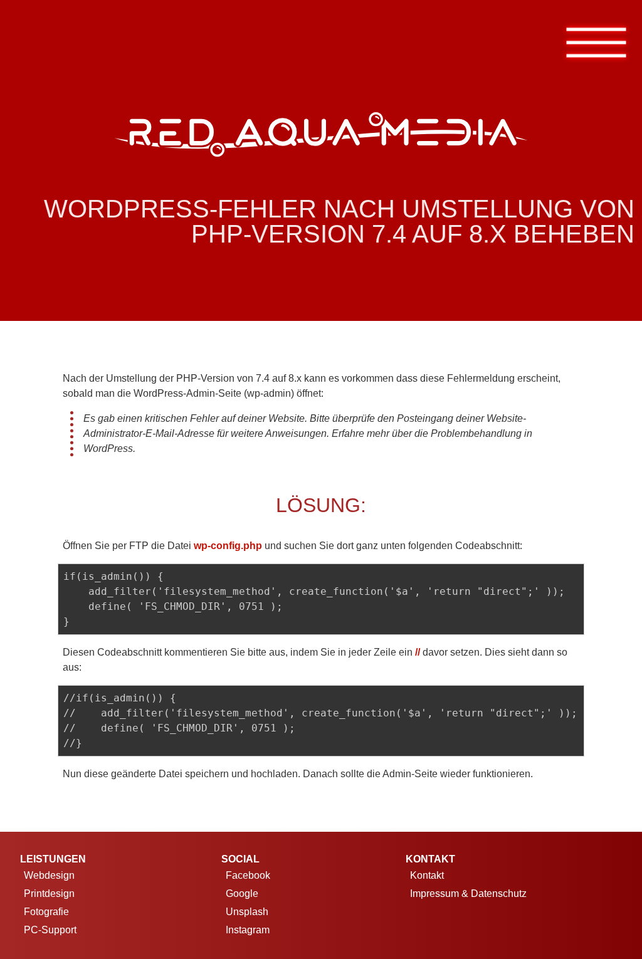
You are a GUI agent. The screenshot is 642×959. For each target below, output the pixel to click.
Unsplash (247, 911)
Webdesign (49, 875)
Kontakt (427, 875)
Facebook (248, 875)
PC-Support (50, 930)
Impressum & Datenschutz (468, 893)
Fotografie (46, 911)
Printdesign (49, 893)
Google (242, 893)
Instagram (248, 930)
